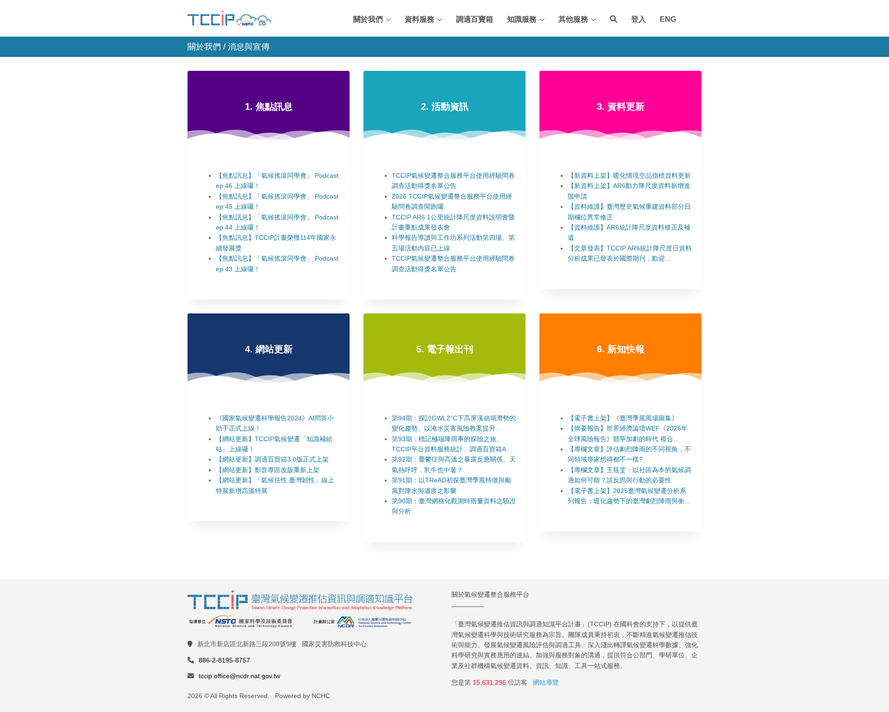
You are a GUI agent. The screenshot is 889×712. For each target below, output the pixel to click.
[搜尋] (613, 19)
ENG (668, 19)
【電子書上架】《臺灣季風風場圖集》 (623, 418)
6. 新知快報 (621, 349)
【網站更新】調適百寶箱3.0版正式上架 (272, 459)
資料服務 (419, 19)
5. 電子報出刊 (444, 349)
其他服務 (573, 19)
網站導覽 (546, 682)
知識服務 (522, 19)
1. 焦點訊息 (269, 106)
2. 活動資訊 (445, 106)
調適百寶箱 (474, 19)
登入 (638, 19)
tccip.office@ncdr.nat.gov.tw (239, 676)
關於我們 (368, 19)
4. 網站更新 (269, 349)
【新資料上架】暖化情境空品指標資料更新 (629, 175)
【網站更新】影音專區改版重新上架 (267, 470)
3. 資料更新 (621, 106)
